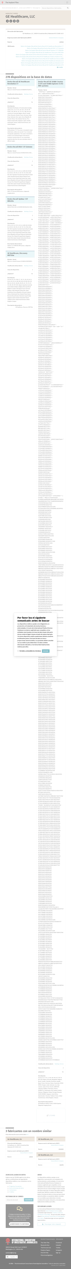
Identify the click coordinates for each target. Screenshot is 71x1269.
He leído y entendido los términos (30, 651)
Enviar (45, 651)
